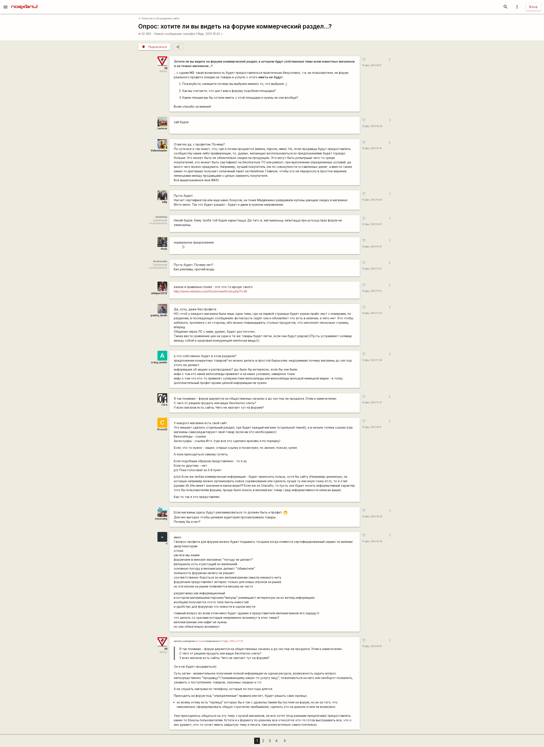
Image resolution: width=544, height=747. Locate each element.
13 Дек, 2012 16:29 (372, 126)
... (175, 72)
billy (164, 202)
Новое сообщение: (168, 34)
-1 (166, 543)
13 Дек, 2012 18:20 (372, 516)
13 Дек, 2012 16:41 (372, 148)
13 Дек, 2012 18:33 (372, 541)
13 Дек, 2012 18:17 (371, 427)
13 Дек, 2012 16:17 (371, 65)
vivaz (164, 248)
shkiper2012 (159, 293)
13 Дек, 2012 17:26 (372, 360)
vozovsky (161, 518)
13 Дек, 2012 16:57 (372, 224)
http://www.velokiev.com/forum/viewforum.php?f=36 (210, 291)
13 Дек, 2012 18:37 (372, 646)
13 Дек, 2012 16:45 (372, 199)
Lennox (162, 128)
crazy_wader (159, 362)
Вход (533, 7)
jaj (165, 67)
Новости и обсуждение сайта (159, 18)
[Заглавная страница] (24, 3)
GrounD (162, 429)
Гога (164, 404)
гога (200, 641)
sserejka (189, 34)
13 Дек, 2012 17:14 (371, 291)
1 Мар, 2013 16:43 (209, 34)
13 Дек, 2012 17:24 (372, 313)
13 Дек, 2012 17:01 (371, 268)
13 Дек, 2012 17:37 (372, 402)
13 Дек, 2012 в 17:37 (232, 641)
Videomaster (159, 150)
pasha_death (159, 315)
